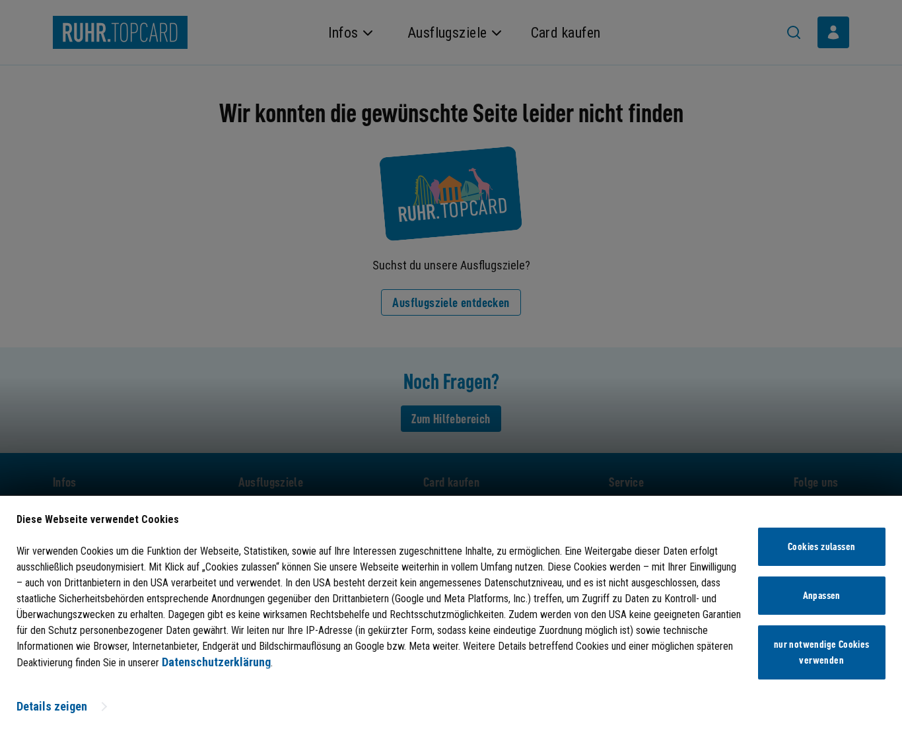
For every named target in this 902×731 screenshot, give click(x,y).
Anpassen (822, 595)
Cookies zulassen (821, 546)
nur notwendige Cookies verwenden (822, 652)
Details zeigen (52, 706)
